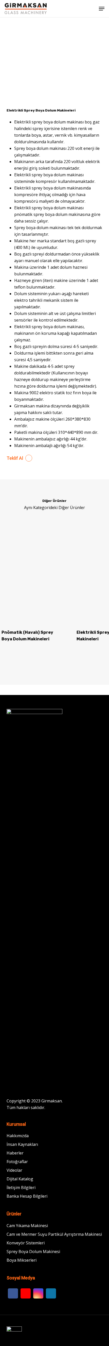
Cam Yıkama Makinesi (27, 1225)
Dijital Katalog (20, 1179)
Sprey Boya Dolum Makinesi (33, 1251)
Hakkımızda (18, 1135)
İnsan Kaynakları (22, 1144)
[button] (101, 8)
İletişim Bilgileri (21, 1187)
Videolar (14, 1170)
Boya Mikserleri (22, 1260)
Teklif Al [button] (15, 458)
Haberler (15, 1153)
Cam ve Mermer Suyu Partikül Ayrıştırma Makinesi (54, 1234)
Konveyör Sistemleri (26, 1243)
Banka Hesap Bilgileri (27, 1196)
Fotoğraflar (17, 1161)
